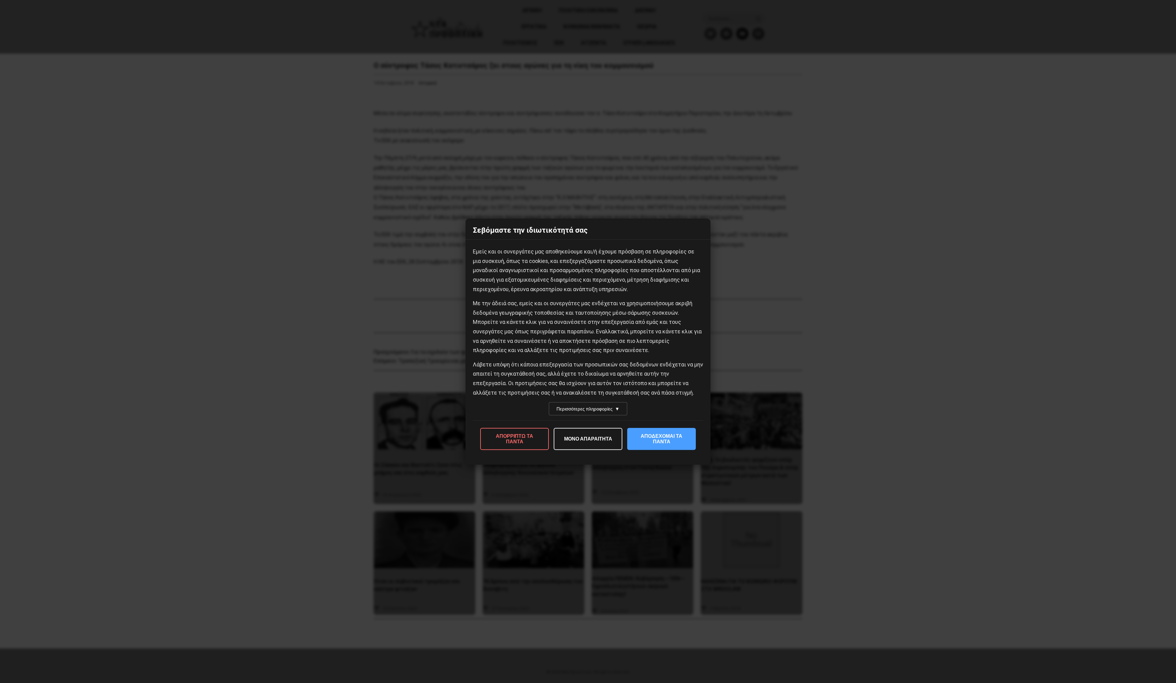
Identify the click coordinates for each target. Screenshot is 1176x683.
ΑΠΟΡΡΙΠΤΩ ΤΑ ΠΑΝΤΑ (514, 438)
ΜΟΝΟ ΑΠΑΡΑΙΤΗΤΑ (588, 438)
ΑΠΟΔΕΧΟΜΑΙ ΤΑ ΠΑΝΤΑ (661, 438)
